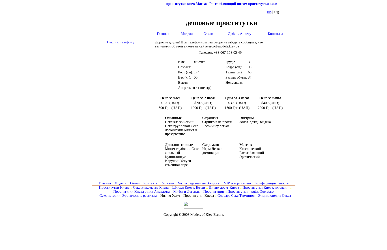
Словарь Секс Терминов (236, 195)
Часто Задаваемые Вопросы (199, 183)
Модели (187, 34)
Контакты (275, 34)
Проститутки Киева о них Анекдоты (141, 191)
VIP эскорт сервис (238, 183)
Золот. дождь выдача (255, 122)
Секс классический (179, 122)
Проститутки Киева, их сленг (266, 187)
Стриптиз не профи (217, 122)
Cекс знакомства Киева (151, 187)
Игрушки (172, 161)
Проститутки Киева (114, 187)
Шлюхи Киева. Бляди (188, 187)
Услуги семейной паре (178, 163)
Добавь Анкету (239, 34)
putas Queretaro (262, 191)
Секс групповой (177, 126)
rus (269, 12)
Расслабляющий (251, 153)
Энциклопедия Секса (274, 195)
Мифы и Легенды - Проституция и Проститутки (210, 191)
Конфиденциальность (271, 183)
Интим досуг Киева (224, 187)
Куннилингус (175, 157)
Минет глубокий (178, 149)
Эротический (249, 157)
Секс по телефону (120, 42)
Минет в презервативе (181, 132)
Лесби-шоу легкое (216, 126)
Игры (206, 149)
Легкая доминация (212, 151)
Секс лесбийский (181, 128)
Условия (168, 183)
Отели (208, 34)
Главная (163, 34)
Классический (250, 149)
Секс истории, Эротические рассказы (128, 195)
